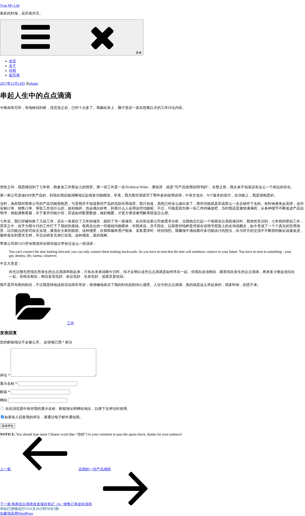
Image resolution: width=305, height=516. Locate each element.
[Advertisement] (152, 145)
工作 (70, 323)
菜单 (139, 52)
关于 (12, 66)
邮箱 (5, 392)
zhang (33, 83)
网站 (3, 400)
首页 (12, 61)
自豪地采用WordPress (16, 513)
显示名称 (8, 383)
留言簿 (14, 75)
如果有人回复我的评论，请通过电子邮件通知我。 (43, 417)
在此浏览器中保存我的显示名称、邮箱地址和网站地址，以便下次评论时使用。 (67, 408)
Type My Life (10, 5)
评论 (5, 375)
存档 (12, 70)
